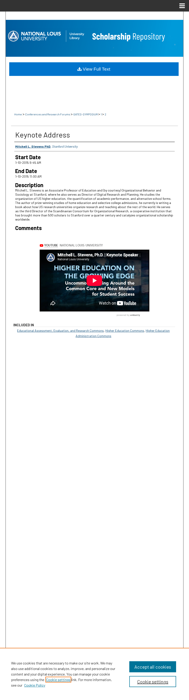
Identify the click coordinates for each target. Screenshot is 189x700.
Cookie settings (58, 679)
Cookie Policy (34, 685)
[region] (94, 674)
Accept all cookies (152, 667)
